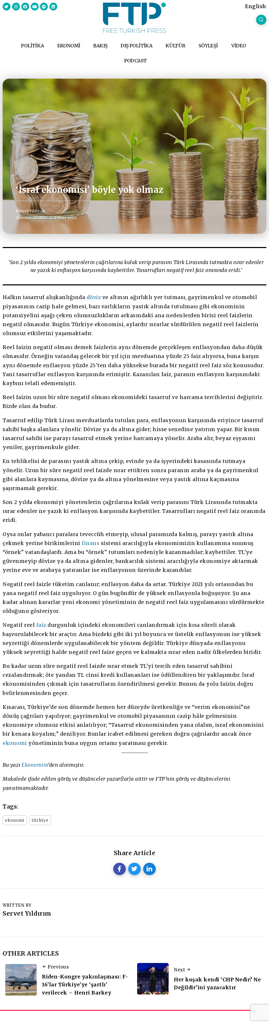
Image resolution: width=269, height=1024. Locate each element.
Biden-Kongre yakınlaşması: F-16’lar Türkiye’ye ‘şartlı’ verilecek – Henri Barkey (85, 984)
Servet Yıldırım (30, 211)
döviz (94, 297)
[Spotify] (44, 7)
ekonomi (15, 743)
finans (90, 543)
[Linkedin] (53, 7)
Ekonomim (35, 765)
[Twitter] (7, 7)
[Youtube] (35, 7)
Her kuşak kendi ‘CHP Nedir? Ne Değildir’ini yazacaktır (217, 983)
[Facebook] (25, 7)
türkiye (40, 820)
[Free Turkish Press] (134, 17)
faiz (41, 625)
